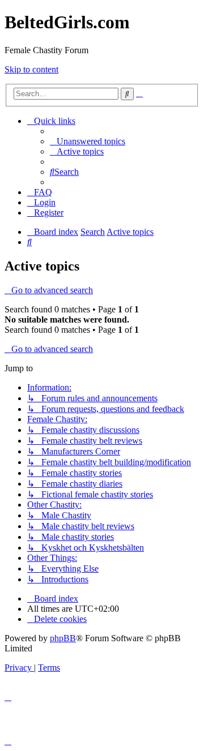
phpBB (63, 638)
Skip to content (31, 69)
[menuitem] (87, 141)
